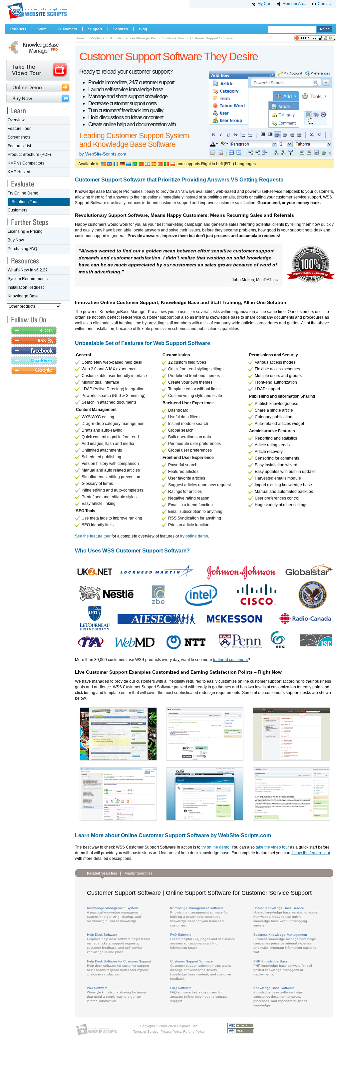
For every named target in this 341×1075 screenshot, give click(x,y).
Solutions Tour (173, 38)
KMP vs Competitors (26, 163)
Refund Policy (193, 1031)
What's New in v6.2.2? (28, 270)
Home (80, 38)
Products (97, 38)
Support (95, 29)
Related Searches (102, 873)
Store (42, 29)
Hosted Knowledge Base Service (278, 908)
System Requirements (28, 278)
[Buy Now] (38, 98)
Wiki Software (97, 988)
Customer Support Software (211, 38)
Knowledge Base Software (273, 988)
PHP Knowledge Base (270, 961)
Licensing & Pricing (25, 231)
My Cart (264, 3)
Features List (19, 146)
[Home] (36, 18)
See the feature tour (93, 536)
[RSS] (34, 340)
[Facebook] (34, 350)
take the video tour (272, 847)
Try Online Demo (23, 193)
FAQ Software (180, 934)
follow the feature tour (310, 853)
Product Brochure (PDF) (29, 154)
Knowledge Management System (112, 908)
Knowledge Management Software (196, 908)
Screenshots (19, 137)
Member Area (294, 3)
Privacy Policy (171, 1031)
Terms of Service (146, 1031)
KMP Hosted (19, 172)
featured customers (230, 659)
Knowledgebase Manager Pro (133, 38)
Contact (325, 3)
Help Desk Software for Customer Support (119, 961)
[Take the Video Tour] (38, 70)
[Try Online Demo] (38, 87)
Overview (16, 120)
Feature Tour (19, 128)
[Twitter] (34, 360)
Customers (17, 210)
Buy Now (16, 240)
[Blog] (34, 330)
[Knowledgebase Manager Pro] (38, 55)
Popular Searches (138, 873)
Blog (143, 29)
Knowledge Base (23, 296)
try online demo (194, 536)
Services (120, 29)
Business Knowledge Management (280, 934)
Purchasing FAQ (22, 248)
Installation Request (26, 287)
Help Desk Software (102, 934)
